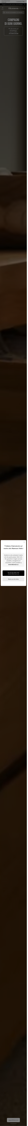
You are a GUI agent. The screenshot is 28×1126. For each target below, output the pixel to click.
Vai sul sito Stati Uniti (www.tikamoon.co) (13, 573)
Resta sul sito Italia (13, 579)
